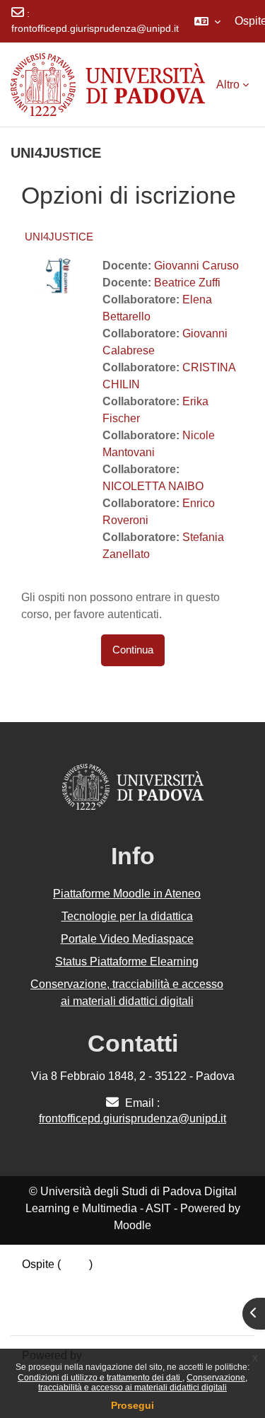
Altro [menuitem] (228, 85)
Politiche (44, 1298)
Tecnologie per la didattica (127, 916)
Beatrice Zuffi (187, 283)
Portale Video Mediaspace (127, 939)
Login (75, 1264)
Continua (132, 650)
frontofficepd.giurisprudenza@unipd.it (95, 28)
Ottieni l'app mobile (70, 1315)
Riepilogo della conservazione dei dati (118, 1281)
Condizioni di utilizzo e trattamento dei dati (100, 1378)
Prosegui (132, 1405)
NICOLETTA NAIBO (153, 486)
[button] (207, 21)
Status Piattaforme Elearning (127, 961)
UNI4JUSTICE (59, 237)
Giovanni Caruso (196, 266)
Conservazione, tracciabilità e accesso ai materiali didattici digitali (142, 1383)
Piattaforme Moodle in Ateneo (127, 894)
